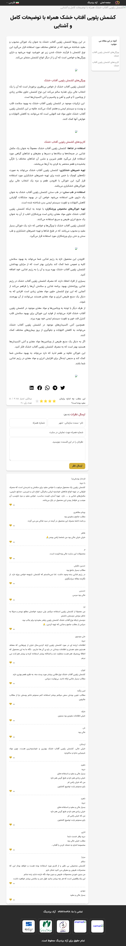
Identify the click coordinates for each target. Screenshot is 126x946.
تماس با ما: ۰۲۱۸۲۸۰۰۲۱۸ (70, 912)
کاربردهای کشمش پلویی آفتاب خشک (105, 64)
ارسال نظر (77, 466)
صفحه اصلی (105, 2)
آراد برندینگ (92, 2)
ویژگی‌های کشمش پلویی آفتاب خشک (105, 54)
